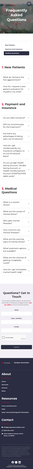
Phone (16, 326)
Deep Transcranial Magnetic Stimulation (15, 412)
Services (4, 388)
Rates (4, 391)
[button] (29, 3)
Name (16, 310)
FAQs (3, 409)
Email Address (16, 318)
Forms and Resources (9, 406)
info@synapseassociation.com (13, 427)
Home (4, 381)
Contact (7, 420)
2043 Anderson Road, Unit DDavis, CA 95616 (12, 434)
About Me (5, 384)
